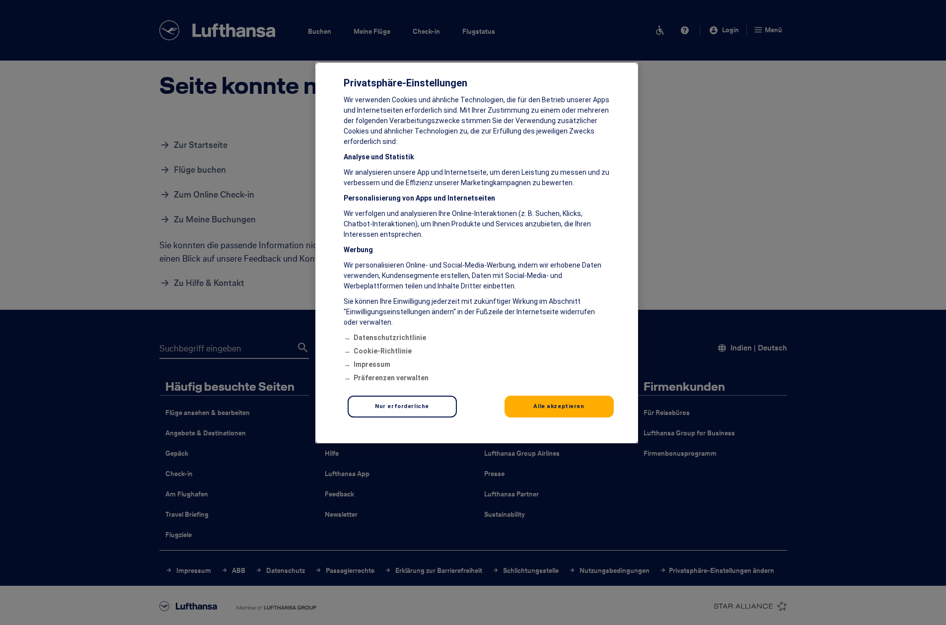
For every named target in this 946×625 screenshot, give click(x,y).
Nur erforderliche (402, 406)
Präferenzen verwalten (391, 378)
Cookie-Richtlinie (383, 351)
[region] (476, 253)
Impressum (372, 364)
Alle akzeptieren (558, 406)
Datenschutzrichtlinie (390, 338)
